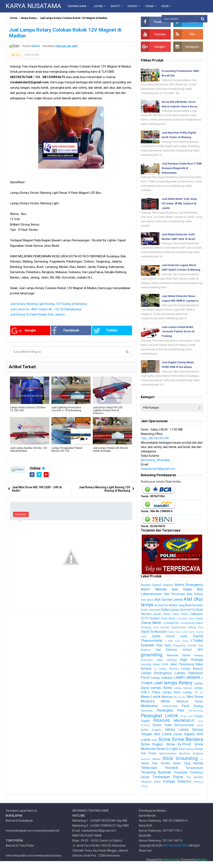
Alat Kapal (182, 589)
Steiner (156, 759)
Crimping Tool (149, 627)
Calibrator (196, 614)
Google (30, 330)
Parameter (147, 710)
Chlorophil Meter (185, 618)
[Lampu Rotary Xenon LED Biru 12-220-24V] (29, 390)
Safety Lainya (177, 729)
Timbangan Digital (167, 777)
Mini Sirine (195, 697)
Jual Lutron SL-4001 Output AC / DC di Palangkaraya (46, 309)
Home (13, 18)
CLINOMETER (171, 623)
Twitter (112, 330)
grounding (151, 654)
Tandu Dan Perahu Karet (160, 763)
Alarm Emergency (189, 585)
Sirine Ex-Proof (178, 744)
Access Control (151, 585)
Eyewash (147, 645)
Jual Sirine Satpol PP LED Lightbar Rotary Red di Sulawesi (108, 410)
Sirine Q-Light (167, 749)
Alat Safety (195, 594)
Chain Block (168, 618)
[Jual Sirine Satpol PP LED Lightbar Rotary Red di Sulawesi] (112, 390)
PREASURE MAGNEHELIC (173, 720)
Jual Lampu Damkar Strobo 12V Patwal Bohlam (28, 449)
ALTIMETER (161, 605)
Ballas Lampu (170, 609)
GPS (200, 649)
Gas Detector (166, 649)
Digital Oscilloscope (153, 631)
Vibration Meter (151, 781)
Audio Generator (151, 609)
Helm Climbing (167, 660)
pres (200, 721)
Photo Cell (187, 716)
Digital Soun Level (177, 632)
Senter (177, 734)
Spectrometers (168, 753)
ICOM (165, 664)
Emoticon (21, 514)
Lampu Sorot (171, 692)
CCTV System (150, 618)
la (155, 669)
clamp (199, 618)
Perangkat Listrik (159, 715)
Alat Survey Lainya (168, 599)
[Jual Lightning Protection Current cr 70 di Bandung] (71, 390)
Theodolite (180, 772)
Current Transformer (173, 627)
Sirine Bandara (187, 739)
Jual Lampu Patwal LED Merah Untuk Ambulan (110, 449)
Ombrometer (170, 706)
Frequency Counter (184, 645)
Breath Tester (162, 614)
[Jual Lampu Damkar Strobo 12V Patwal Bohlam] (29, 430)
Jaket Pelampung (182, 664)
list (201, 692)
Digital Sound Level (169, 636)
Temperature (194, 768)
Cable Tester (180, 614)
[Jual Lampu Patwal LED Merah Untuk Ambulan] (112, 430)
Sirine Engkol (152, 744)
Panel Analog (192, 706)
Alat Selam (147, 599)
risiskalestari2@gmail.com (158, 468)
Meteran (167, 696)
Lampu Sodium (183, 688)
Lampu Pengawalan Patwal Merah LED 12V (66, 449)
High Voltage (191, 660)
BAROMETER (188, 609)
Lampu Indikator (162, 677)
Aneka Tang (177, 605)
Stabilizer (145, 759)
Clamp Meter (151, 623)
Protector (145, 725)
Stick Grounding (180, 758)
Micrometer (180, 697)
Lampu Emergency (156, 673)
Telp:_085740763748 (155, 438)
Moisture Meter (155, 701)
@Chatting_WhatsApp (155, 460)
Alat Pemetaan (174, 594)
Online (35, 468)
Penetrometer (196, 710)
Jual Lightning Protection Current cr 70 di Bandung (66, 409)
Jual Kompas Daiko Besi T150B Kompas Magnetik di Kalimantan (182, 168)
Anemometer (194, 605)
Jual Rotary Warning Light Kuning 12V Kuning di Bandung (48, 304)
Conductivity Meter (191, 623)
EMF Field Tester (178, 641)
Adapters (168, 585)
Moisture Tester (190, 701)
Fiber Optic (163, 645)
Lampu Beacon (192, 668)
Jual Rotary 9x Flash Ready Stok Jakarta (37, 314)
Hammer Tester (178, 655)
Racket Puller (162, 725)
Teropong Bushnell (156, 772)
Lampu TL (190, 692)
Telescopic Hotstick (159, 768)
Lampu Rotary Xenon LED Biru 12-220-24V (27, 409)
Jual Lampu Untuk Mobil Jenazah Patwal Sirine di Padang (178, 331)
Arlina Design (171, 859)
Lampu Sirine (161, 688)
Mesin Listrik (150, 697)
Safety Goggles (151, 729)
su (201, 759)
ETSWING (197, 640)
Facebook (71, 330)
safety (200, 725)
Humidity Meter (150, 664)
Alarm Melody (154, 589)
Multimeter (149, 706)
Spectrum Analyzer (191, 753)
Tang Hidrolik (193, 763)
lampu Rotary (28, 18)
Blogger (202, 859)
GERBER (187, 649)
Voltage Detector (177, 781)
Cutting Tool (195, 627)
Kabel (199, 664)
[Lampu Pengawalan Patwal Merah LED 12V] (71, 430)
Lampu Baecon (169, 668)
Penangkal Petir (170, 710)
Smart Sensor (186, 749)
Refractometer (184, 725)
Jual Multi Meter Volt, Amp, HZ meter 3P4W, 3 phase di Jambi (179, 203)
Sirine (164, 739)
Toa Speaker (194, 777)
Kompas (146, 668)
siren (154, 739)
